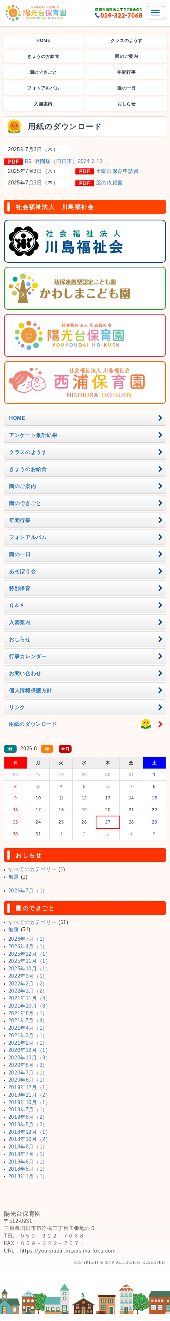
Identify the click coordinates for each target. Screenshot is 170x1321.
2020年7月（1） (28, 1073)
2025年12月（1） (29, 954)
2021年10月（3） (29, 1006)
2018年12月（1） (29, 1132)
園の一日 (126, 87)
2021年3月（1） (28, 1035)
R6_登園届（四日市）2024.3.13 (64, 161)
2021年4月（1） (28, 1028)
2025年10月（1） (29, 969)
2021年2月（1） (28, 1043)
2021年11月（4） (29, 998)
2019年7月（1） (28, 1109)
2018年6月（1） (28, 1162)
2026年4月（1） (28, 946)
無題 (13, 877)
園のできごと (43, 72)
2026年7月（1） (28, 891)
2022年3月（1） (28, 976)
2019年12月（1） (29, 1087)
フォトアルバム (43, 87)
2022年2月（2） (28, 984)
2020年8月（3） (28, 1065)
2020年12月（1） (29, 1050)
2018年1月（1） (28, 1176)
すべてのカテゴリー (32, 869)
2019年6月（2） (28, 1117)
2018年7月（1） (28, 1154)
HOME (43, 40)
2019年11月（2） (29, 1095)
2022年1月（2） (28, 991)
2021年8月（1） (28, 1013)
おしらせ (126, 103)
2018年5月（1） (28, 1169)
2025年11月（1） (29, 961)
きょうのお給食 (43, 56)
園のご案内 (126, 56)
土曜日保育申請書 (117, 171)
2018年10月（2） (29, 1139)
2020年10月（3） (29, 1058)
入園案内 (43, 103)
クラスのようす (127, 40)
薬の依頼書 (109, 183)
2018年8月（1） (28, 1147)
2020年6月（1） (28, 1080)
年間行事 (126, 72)
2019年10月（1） (29, 1102)
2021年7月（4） (28, 1020)
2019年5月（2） (28, 1124)
